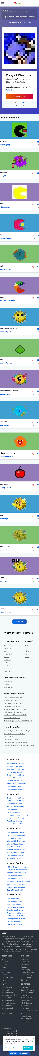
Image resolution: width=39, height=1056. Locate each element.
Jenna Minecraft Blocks (15, 858)
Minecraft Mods (7, 1008)
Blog (3, 959)
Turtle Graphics (8, 671)
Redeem (24, 967)
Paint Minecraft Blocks (15, 838)
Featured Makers (27, 972)
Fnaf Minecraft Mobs (14, 804)
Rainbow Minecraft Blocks (16, 850)
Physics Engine (8, 654)
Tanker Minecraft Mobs (15, 818)
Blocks (27, 648)
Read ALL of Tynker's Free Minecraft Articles (18, 721)
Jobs (3, 969)
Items (4, 14)
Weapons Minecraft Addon (16, 873)
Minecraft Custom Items (15, 901)
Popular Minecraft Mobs (15, 806)
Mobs (27, 657)
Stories (6, 665)
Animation (7, 660)
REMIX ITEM (19, 96)
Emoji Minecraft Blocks (15, 847)
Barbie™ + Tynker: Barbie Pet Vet (14, 734)
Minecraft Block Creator (15, 832)
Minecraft (23, 11)
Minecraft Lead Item (14, 898)
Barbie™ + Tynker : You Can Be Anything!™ (17, 731)
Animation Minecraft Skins (16, 784)
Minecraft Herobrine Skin (16, 789)
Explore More (19, 622)
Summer (24, 980)
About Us (5, 962)
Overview (24, 959)
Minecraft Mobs (7, 998)
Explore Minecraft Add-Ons (12, 706)
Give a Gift (25, 964)
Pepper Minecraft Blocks (15, 853)
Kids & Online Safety (9, 1035)
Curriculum (25, 962)
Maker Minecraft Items (15, 904)
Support (5, 964)
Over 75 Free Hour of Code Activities (15, 742)
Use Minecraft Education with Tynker (15, 715)
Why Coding (25, 969)
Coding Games (7, 987)
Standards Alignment (29, 1011)
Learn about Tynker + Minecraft (19, 22)
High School (25, 1000)
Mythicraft (7, 684)
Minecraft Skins (7, 992)
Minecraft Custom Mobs (15, 824)
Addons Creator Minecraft (16, 867)
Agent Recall (8, 682)
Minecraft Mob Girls (14, 809)
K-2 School (25, 1005)
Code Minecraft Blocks (15, 855)
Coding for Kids (10, 11)
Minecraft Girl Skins (14, 786)
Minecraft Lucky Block (15, 844)
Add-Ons (28, 651)
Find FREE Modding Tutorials (13, 712)
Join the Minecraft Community (13, 703)
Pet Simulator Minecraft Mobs (17, 815)
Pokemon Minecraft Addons (17, 887)
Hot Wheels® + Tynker (11, 740)
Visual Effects (8, 648)
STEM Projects (26, 1018)
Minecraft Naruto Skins (15, 778)
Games (6, 663)
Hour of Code (7, 1013)
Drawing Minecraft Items (16, 919)
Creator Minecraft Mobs (15, 798)
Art (5, 645)
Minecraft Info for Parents (12, 718)
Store (4, 980)
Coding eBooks (7, 977)
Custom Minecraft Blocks (16, 835)
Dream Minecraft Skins (15, 781)
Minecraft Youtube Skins (15, 769)
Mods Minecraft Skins (15, 766)
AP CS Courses (26, 1003)
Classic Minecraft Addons (16, 890)
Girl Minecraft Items (14, 922)
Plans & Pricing (26, 975)
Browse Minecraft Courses (12, 700)
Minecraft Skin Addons (15, 875)
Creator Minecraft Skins (15, 775)
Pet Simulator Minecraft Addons (18, 881)
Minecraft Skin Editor (9, 995)
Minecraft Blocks (8, 1000)
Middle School (26, 998)
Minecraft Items (7, 1005)
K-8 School (25, 1008)
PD (22, 1013)
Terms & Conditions (9, 1031)
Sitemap (5, 975)
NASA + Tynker (8, 737)
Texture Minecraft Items (15, 916)
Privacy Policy (8, 1033)
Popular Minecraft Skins (15, 772)
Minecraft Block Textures (16, 841)
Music (6, 668)
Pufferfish (9, 90)
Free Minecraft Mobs (14, 821)
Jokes (5, 651)
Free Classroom (27, 992)
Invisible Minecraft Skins (16, 763)
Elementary (25, 995)
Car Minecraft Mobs (14, 812)
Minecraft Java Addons (15, 878)
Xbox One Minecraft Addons (17, 884)
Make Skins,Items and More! (13, 698)
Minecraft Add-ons (8, 1003)
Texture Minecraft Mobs (15, 801)
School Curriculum (28, 990)
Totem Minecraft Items (15, 913)
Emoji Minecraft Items (15, 910)
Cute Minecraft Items (14, 924)
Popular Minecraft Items (15, 907)
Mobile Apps (6, 972)
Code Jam (5, 1011)
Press (4, 967)
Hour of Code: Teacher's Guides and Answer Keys (19, 745)
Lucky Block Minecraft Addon (17, 870)
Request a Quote (27, 1021)
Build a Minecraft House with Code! (15, 709)
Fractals (6, 657)
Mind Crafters (8, 687)
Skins (26, 645)
